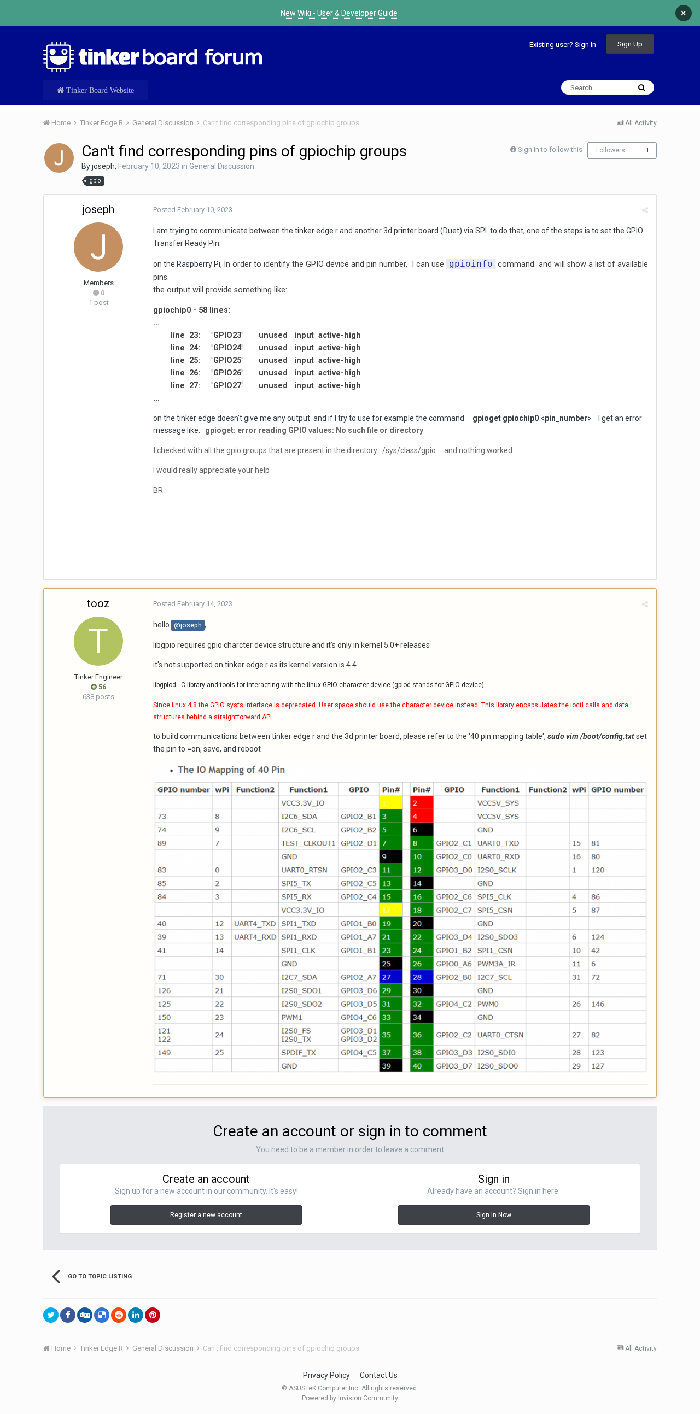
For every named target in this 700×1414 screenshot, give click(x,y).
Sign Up (630, 44)
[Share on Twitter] (51, 1315)
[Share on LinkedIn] (135, 1315)
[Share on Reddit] (118, 1315)
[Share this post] (645, 210)
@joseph (188, 625)
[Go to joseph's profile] (59, 158)
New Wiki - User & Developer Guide (339, 13)
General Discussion (221, 166)
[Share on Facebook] (67, 1315)
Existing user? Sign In (562, 44)
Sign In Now (493, 1215)
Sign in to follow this (550, 149)
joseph (103, 166)
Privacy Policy (326, 1375)
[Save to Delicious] (101, 1315)
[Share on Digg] (84, 1315)
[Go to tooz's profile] (98, 641)
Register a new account (206, 1215)
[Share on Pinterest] (152, 1315)
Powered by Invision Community (350, 1398)
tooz (98, 603)
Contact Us (379, 1375)
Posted (192, 210)
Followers (610, 150)
